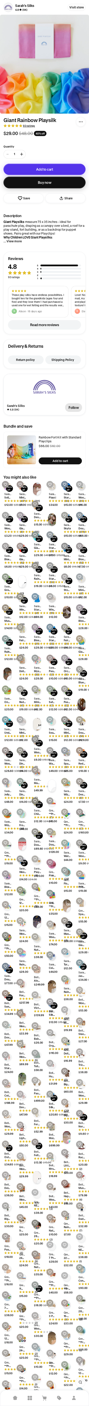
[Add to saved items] (5, 484)
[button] (44, 268)
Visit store (76, 7)
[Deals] (59, 1398)
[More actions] (81, 122)
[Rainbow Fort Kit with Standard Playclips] (21, 449)
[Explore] (30, 1398)
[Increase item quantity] (21, 154)
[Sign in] (74, 1398)
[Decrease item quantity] (7, 154)
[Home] (15, 1398)
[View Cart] (44, 1398)
